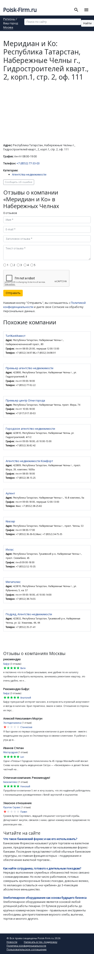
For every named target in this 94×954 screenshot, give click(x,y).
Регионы (9, 19)
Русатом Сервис (11, 807)
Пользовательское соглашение (27, 949)
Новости (12, 942)
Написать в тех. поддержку (40, 942)
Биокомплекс (10, 782)
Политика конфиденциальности (26, 945)
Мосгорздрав (10, 752)
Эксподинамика (12, 722)
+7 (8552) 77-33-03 (28, 163)
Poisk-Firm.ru (20, 10)
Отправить (13, 293)
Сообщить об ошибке (18, 182)
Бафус (6, 663)
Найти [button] (87, 23)
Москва (8, 27)
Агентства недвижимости (29, 174)
